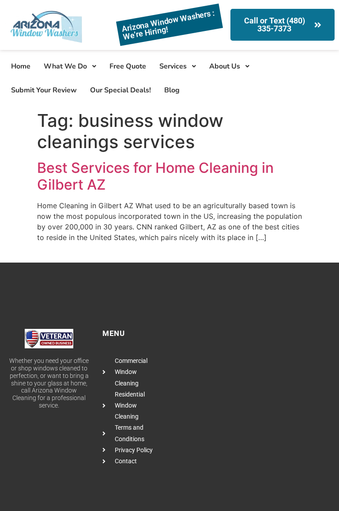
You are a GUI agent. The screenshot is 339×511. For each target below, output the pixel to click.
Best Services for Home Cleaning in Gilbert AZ (155, 176)
